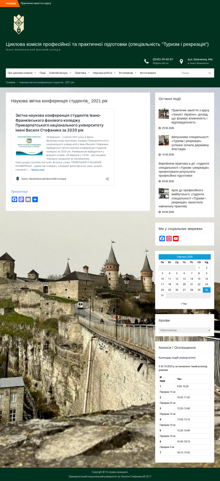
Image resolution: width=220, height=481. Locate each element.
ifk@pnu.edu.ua (160, 63)
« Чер (184, 303)
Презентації (19, 191)
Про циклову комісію (20, 72)
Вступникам (126, 72)
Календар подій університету (177, 357)
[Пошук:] (197, 73)
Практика (80, 72)
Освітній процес (58, 72)
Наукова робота (102, 72)
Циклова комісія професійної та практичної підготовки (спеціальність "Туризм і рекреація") (107, 44)
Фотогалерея (148, 72)
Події (43, 72)
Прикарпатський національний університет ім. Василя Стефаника (106, 476)
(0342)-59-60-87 (163, 59)
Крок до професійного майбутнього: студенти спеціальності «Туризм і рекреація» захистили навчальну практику (182, 198)
